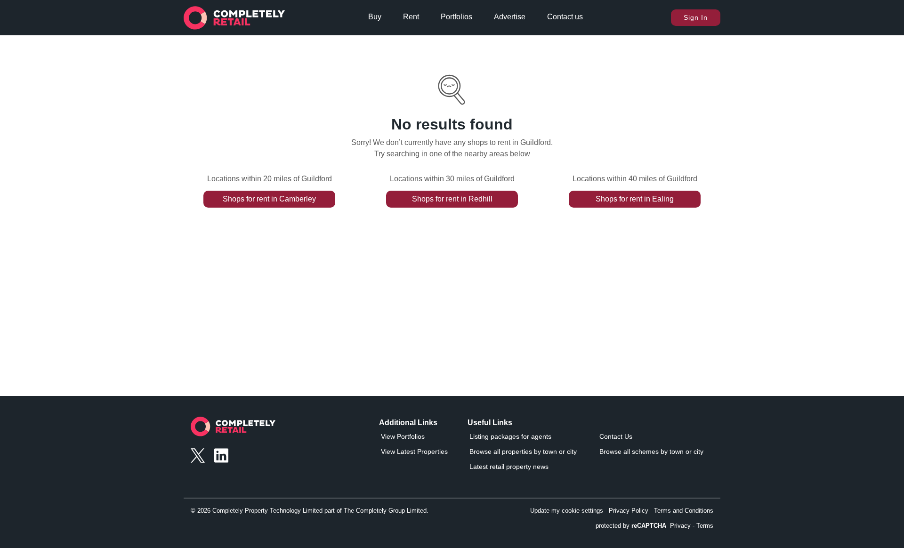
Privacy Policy (628, 510)
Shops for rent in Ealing (635, 199)
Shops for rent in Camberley (269, 199)
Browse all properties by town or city (523, 451)
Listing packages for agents (510, 436)
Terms (704, 525)
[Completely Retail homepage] (233, 429)
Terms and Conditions (683, 510)
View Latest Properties (414, 451)
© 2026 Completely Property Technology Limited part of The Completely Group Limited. (309, 510)
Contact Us (615, 436)
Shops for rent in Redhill (452, 199)
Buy (374, 17)
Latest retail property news (509, 466)
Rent (411, 17)
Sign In (696, 17)
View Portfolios (403, 436)
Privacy (680, 525)
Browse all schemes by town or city (651, 451)
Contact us (565, 17)
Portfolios (456, 17)
